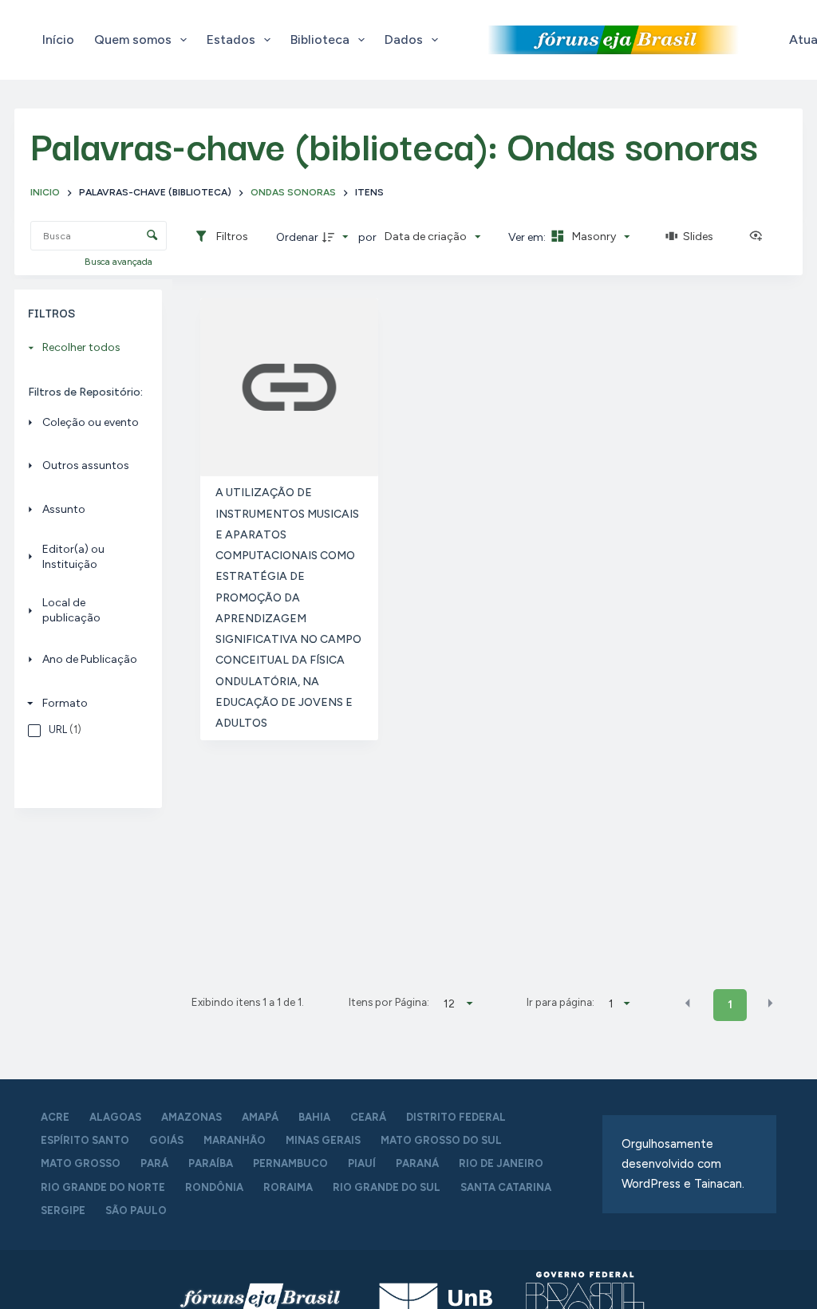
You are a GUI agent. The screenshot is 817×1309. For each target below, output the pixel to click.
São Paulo (136, 1210)
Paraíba (210, 1163)
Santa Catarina (505, 1187)
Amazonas (191, 1117)
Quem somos (133, 39)
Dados (404, 39)
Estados (231, 39)
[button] (688, 1003)
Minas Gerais (323, 1140)
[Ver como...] (759, 237)
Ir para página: (560, 1002)
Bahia (314, 1117)
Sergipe (63, 1210)
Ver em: (528, 237)
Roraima (288, 1187)
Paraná (417, 1163)
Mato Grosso (80, 1163)
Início (58, 39)
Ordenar (297, 237)
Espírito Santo (85, 1140)
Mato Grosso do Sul (441, 1140)
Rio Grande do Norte (103, 1187)
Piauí (362, 1163)
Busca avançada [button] (120, 261)
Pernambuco (290, 1163)
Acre (55, 1117)
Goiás (166, 1140)
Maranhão (234, 1140)
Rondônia (214, 1187)
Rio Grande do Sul (386, 1187)
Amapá (260, 1117)
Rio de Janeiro (501, 1163)
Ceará (368, 1117)
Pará (154, 1163)
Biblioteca (319, 39)
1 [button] (730, 1004)
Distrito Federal (456, 1117)
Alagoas (115, 1117)
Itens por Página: (389, 1002)
